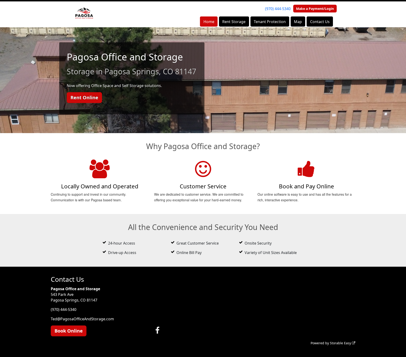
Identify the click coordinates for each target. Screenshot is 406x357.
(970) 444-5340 (278, 8)
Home (208, 21)
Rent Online (84, 97)
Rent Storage (234, 21)
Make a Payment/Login (315, 8)
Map (298, 21)
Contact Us (320, 21)
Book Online (69, 331)
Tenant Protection (270, 21)
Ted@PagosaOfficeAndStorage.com (82, 318)
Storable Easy (341, 343)
